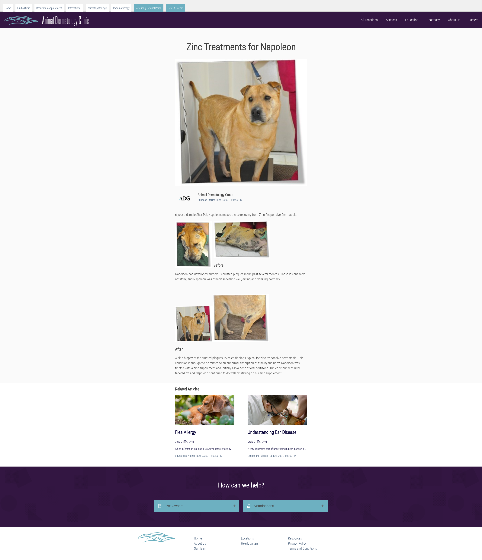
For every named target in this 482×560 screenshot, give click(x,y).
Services (391, 20)
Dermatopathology (97, 8)
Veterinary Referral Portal (149, 8)
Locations (247, 538)
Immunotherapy (121, 8)
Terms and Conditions (302, 548)
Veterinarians (264, 506)
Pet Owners (174, 506)
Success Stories (206, 200)
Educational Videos (185, 456)
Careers (473, 20)
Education (411, 20)
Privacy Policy (297, 543)
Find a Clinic (23, 8)
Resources (295, 538)
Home (8, 8)
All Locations (369, 20)
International (74, 8)
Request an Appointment (49, 8)
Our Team (200, 548)
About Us (454, 20)
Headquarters (250, 543)
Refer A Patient (175, 8)
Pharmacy (433, 20)
